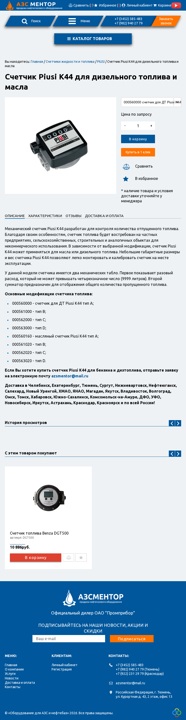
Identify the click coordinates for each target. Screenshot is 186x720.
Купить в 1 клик (138, 152)
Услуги (10, 674)
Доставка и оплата (20, 683)
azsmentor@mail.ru (130, 683)
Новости (11, 678)
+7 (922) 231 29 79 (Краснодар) (140, 674)
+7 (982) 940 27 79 (129, 23)
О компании (14, 669)
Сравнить (144, 166)
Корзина (164, 5)
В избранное (146, 178)
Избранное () (109, 5)
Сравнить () (83, 5)
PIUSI (101, 62)
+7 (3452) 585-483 (128, 19)
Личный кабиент (139, 5)
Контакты (12, 687)
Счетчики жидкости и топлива (70, 62)
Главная (37, 62)
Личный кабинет (65, 665)
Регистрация (62, 669)
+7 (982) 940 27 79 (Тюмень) (137, 669)
